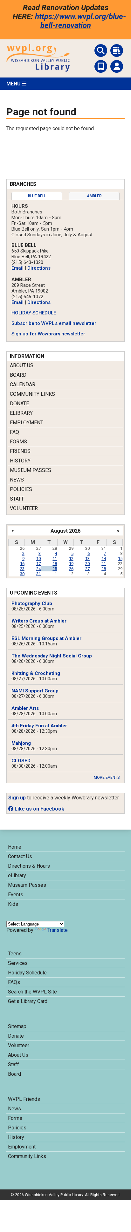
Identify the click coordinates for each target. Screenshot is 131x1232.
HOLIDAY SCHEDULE (33, 313)
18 (54, 563)
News (17, 480)
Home (14, 847)
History (20, 461)
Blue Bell (37, 196)
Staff (17, 499)
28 (103, 568)
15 (120, 558)
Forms (18, 442)
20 (87, 563)
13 (87, 558)
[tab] (36, 196)
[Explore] (100, 50)
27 (87, 568)
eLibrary (21, 413)
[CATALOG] (116, 50)
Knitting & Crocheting (35, 673)
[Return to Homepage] (38, 70)
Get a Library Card (27, 1001)
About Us (21, 365)
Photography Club (31, 603)
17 (38, 563)
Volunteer (24, 508)
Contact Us (20, 856)
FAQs (14, 982)
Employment (26, 423)
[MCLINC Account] (116, 66)
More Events (107, 777)
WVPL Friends (24, 1099)
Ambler (94, 196)
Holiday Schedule (27, 973)
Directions (39, 268)
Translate (57, 930)
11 (54, 558)
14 (103, 558)
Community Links (32, 394)
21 (103, 563)
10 (38, 558)
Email (17, 268)
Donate (19, 404)
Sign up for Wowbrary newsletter (48, 334)
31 (38, 573)
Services (18, 963)
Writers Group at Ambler (38, 621)
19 (71, 563)
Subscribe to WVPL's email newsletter (53, 323)
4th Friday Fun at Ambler (39, 726)
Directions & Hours (29, 866)
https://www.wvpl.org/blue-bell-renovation (80, 21)
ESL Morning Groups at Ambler (46, 638)
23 (22, 568)
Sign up (17, 798)
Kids (13, 904)
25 (54, 568)
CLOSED (21, 761)
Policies (21, 489)
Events (15, 895)
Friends (20, 451)
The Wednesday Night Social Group (51, 656)
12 (71, 558)
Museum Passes (30, 470)
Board (18, 375)
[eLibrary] (100, 66)
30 (22, 573)
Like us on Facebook (38, 809)
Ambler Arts (25, 708)
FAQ (14, 432)
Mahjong (21, 743)
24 (38, 568)
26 (71, 568)
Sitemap (17, 1026)
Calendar (22, 384)
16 (22, 563)
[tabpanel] (65, 270)
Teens (15, 954)
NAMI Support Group (35, 691)
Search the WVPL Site (32, 992)
